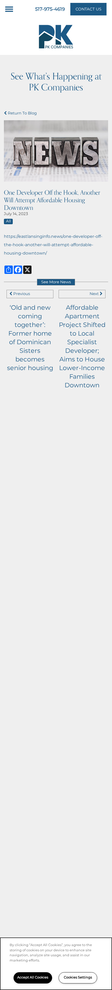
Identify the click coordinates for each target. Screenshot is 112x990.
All (8, 221)
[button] (88, 9)
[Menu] (9, 9)
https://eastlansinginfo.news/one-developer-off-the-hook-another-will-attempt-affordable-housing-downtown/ (53, 245)
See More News (56, 282)
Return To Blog (22, 113)
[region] (56, 963)
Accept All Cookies (32, 977)
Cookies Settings (78, 977)
